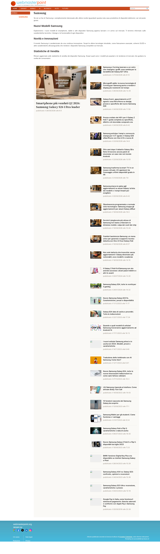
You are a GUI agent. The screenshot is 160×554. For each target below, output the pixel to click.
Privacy (28, 541)
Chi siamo (16, 537)
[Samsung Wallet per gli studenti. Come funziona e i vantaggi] (95, 418)
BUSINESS (47, 8)
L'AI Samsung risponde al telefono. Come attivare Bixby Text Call (120, 388)
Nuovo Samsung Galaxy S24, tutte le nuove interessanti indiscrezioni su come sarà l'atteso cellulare (118, 373)
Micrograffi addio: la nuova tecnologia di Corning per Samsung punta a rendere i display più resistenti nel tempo (119, 85)
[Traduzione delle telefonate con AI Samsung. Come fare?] (95, 361)
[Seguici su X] (22, 530)
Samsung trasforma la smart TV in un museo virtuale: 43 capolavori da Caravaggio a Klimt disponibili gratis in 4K (119, 171)
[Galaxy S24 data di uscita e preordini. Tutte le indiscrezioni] (95, 315)
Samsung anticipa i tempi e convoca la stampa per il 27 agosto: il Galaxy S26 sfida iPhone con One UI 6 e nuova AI (118, 135)
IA (39, 8)
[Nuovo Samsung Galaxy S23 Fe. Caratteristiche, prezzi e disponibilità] (95, 302)
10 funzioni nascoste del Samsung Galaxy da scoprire (117, 402)
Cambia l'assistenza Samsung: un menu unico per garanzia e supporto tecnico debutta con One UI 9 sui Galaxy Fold (119, 238)
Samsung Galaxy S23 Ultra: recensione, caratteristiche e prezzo (119, 486)
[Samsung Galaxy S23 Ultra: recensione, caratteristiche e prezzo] (95, 489)
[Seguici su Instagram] (30, 530)
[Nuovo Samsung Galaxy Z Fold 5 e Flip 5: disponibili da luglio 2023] (95, 446)
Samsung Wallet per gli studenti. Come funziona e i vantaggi (119, 416)
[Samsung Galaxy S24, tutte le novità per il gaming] (95, 288)
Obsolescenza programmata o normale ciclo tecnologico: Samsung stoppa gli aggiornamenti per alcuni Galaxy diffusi (119, 206)
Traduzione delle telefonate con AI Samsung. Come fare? (117, 358)
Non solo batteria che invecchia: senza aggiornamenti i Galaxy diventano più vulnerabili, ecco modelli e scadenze (119, 254)
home (15, 8)
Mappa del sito (30, 544)
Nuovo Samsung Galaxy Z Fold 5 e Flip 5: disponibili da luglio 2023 (119, 443)
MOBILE (32, 8)
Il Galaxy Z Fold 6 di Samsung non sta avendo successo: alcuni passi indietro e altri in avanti (119, 270)
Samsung (23, 17)
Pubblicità (16, 544)
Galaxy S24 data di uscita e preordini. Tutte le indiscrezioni (118, 313)
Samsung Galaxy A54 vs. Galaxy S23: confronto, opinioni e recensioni (118, 473)
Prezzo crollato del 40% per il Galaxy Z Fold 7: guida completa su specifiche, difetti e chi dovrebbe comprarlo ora (119, 119)
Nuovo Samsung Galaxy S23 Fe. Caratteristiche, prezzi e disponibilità (118, 299)
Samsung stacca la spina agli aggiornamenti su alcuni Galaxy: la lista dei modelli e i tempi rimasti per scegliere (119, 189)
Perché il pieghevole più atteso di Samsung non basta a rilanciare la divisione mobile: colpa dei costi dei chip (119, 222)
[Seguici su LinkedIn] (26, 530)
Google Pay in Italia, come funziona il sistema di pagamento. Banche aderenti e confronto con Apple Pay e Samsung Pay (119, 502)
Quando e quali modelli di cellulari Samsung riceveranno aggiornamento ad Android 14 (119, 328)
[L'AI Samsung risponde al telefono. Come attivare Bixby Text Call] (95, 391)
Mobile (14, 13)
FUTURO (65, 8)
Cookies (15, 548)
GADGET (24, 8)
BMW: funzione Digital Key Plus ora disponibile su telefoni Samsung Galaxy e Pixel (119, 458)
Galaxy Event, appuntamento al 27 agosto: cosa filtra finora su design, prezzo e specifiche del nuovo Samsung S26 (119, 102)
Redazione (16, 541)
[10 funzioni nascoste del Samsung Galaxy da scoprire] (95, 405)
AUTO (57, 8)
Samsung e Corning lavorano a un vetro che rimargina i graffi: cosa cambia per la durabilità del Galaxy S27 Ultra (119, 69)
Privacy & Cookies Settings (34, 548)
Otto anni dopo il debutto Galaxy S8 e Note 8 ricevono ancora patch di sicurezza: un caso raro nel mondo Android (118, 152)
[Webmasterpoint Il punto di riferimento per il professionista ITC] (28, 5)
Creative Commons (125, 537)
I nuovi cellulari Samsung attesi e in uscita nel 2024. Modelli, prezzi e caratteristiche (117, 343)
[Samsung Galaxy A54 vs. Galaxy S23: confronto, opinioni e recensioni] (95, 475)
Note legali (29, 537)
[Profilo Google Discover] (14, 530)
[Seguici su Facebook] (18, 530)
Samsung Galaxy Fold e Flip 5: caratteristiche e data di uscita (115, 429)
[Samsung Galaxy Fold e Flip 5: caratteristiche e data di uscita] (95, 432)
